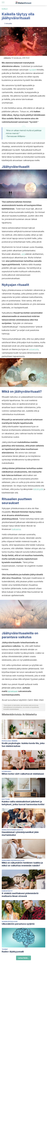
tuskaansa (16, 529)
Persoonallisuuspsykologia (13, 860)
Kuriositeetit (7, 891)
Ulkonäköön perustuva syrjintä (18, 924)
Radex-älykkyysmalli (13, 951)
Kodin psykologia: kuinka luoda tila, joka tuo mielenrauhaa (23, 744)
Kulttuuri (5, 9)
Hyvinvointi (6, 771)
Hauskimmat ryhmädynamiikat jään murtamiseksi (20, 833)
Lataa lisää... (23, 958)
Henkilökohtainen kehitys (12, 830)
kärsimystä (38, 489)
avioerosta (34, 349)
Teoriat (5, 949)
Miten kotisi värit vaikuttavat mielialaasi (23, 773)
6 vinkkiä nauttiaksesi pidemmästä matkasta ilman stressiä (20, 894)
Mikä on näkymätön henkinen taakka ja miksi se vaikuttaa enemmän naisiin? (22, 864)
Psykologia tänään (9, 741)
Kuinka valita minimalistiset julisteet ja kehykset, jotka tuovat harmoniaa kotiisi (23, 803)
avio (23, 254)
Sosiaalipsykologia (9, 921)
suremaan (13, 691)
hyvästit (32, 70)
